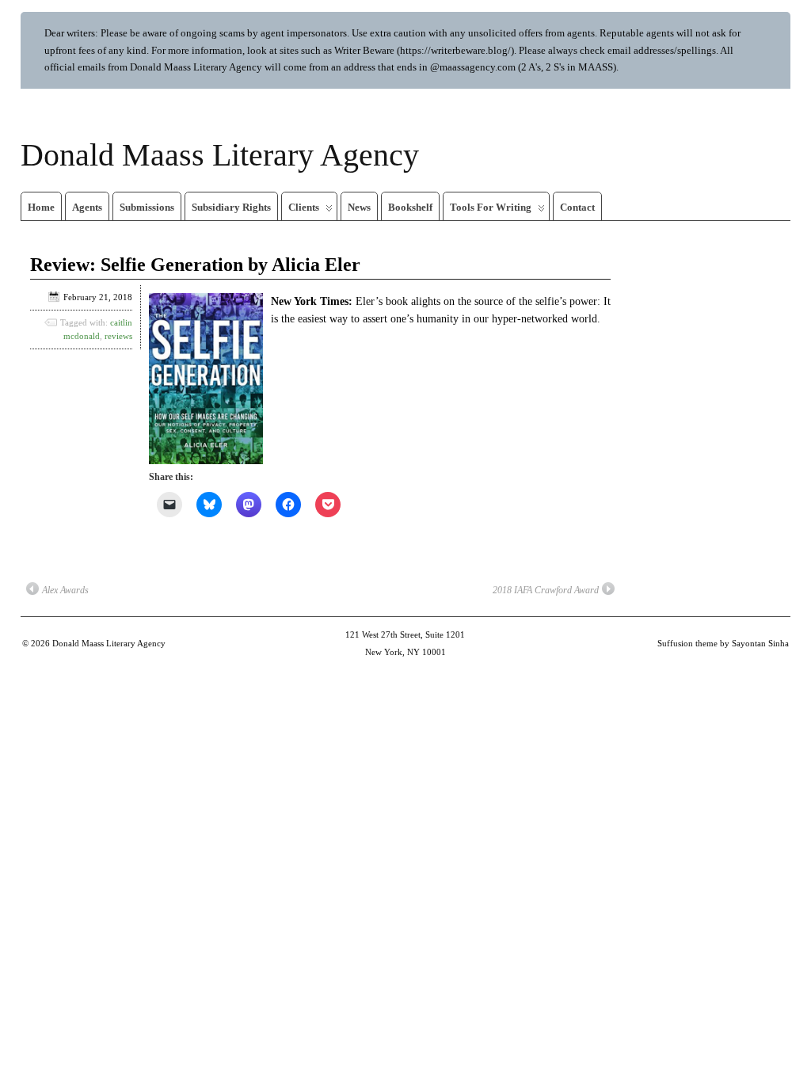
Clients (303, 207)
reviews (118, 336)
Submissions (147, 207)
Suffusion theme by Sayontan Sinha (723, 643)
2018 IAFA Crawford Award (546, 590)
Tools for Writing (490, 207)
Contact (577, 207)
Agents (87, 207)
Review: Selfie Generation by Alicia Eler (195, 264)
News (359, 207)
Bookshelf (410, 207)
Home (41, 207)
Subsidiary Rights (231, 207)
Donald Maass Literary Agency (220, 155)
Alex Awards (65, 590)
